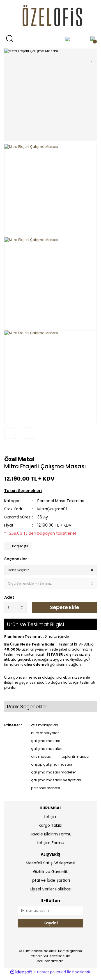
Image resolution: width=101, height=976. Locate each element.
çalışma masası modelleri (54, 772)
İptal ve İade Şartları (50, 880)
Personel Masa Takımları (60, 501)
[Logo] (50, 16)
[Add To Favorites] (92, 57)
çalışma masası (45, 740)
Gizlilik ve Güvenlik (50, 871)
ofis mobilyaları (44, 725)
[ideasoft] (21, 972)
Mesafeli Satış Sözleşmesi (50, 863)
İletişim (51, 816)
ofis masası (41, 756)
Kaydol (50, 923)
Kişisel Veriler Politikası (51, 889)
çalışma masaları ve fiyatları (56, 780)
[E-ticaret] (49, 972)
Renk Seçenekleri (28, 706)
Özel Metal (19, 459)
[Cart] (92, 38)
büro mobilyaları (45, 733)
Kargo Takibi (50, 825)
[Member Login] (67, 38)
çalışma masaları (46, 748)
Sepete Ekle (64, 607)
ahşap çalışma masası (51, 764)
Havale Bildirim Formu (51, 834)
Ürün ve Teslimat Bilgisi (35, 624)
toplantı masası (75, 756)
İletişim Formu (50, 843)
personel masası (45, 788)
